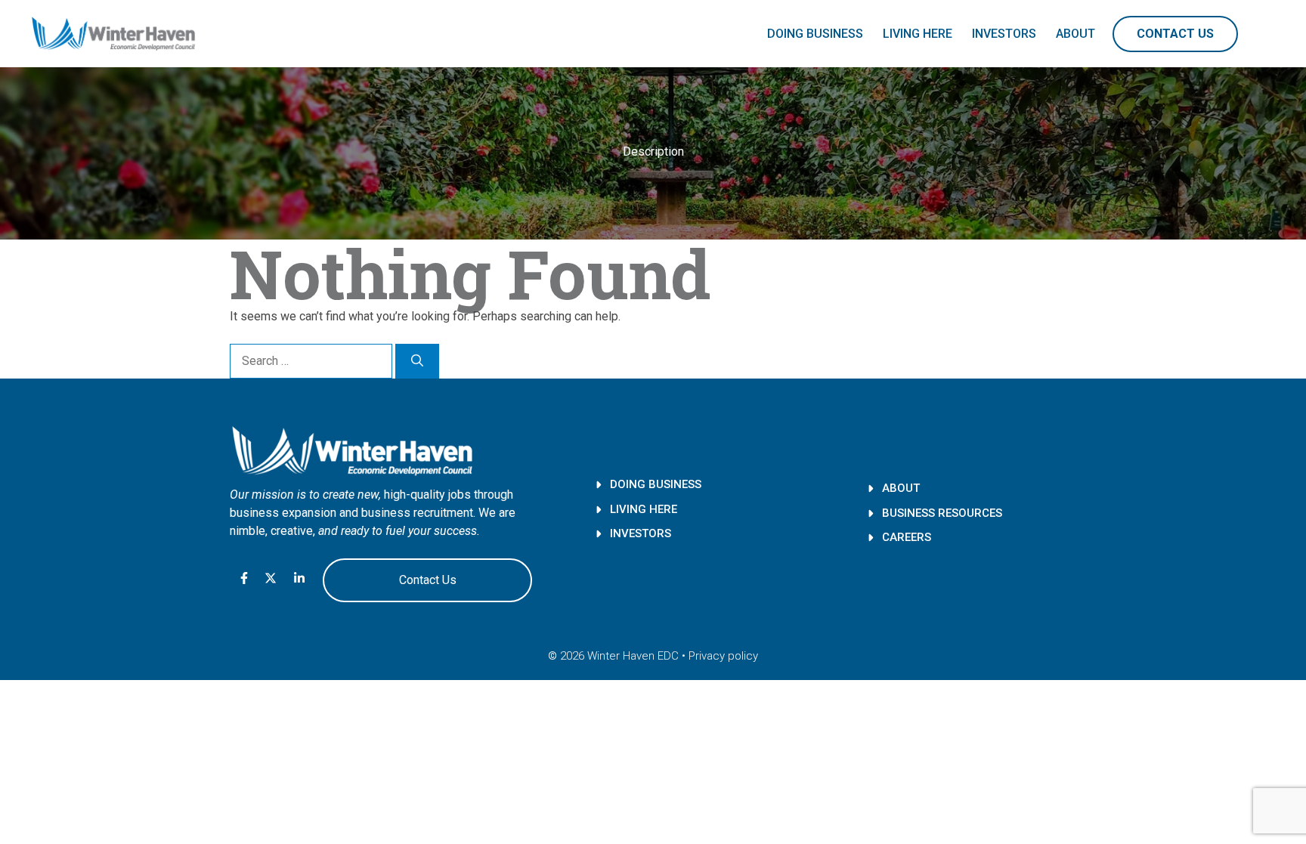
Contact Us (1175, 33)
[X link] (271, 578)
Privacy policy (723, 656)
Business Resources (942, 513)
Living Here (917, 33)
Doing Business (815, 33)
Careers (906, 537)
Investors (1004, 33)
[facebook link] (243, 580)
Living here (643, 509)
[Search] (417, 361)
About (1075, 33)
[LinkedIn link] (299, 578)
